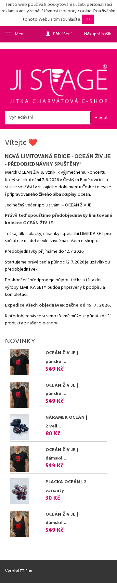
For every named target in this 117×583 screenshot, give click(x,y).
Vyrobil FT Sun (18, 571)
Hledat (101, 118)
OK (88, 19)
